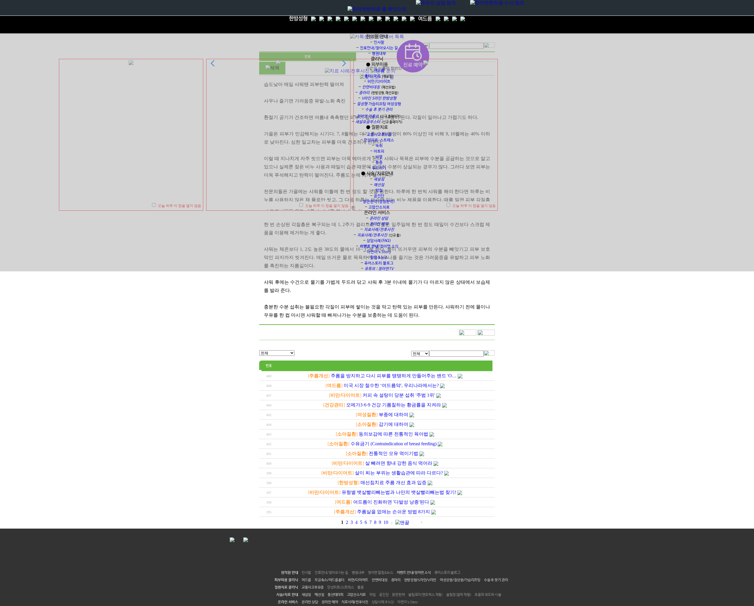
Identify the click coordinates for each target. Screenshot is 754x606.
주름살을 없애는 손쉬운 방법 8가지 (393, 511)
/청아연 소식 (379, 246)
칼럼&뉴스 (379, 257)
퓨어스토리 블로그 (378, 263)
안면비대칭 (380, 580)
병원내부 (379, 54)
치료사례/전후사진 (354, 602)
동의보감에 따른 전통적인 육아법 (393, 433)
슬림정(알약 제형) (458, 594)
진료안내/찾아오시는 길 (379, 48)
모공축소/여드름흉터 (329, 580)
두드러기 (379, 168)
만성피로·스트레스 (379, 140)
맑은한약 (398, 594)
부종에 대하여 (393, 414)
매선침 (319, 594)
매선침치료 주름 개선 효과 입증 (393, 482)
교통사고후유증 (313, 587)
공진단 (379, 196)
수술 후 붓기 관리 (496, 580)
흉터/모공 (373, 76)
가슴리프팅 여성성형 (379, 104)
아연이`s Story (379, 252)
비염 (379, 157)
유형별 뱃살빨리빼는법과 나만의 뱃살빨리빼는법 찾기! (399, 492)
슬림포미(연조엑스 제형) (425, 594)
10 (385, 522)
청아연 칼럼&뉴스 (380, 572)
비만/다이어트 (379, 81)
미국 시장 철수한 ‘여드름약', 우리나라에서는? (391, 385)
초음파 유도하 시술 (487, 594)
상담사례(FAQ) (379, 241)
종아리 (396, 580)
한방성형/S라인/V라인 (420, 580)
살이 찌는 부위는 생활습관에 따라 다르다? (399, 472)
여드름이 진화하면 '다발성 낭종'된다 (391, 501)
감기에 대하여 (393, 424)
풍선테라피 (335, 594)
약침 (379, 190)
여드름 (306, 580)
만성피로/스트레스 (340, 587)
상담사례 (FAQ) (383, 602)
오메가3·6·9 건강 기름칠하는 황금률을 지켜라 (393, 404)
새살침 (306, 594)
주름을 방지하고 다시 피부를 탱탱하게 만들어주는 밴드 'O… (394, 375)
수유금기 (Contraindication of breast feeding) (393, 443)
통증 (379, 162)
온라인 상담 (310, 602)
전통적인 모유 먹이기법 (393, 453)
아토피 (379, 151)
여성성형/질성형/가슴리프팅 (460, 580)
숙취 (379, 146)
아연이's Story (407, 602)
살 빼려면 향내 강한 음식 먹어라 (398, 463)
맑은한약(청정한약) (379, 202)
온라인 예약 (330, 602)
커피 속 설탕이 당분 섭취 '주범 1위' (399, 395)
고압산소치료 (379, 207)
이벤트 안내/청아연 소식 (414, 572)
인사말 (379, 42)
